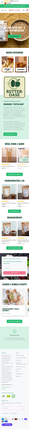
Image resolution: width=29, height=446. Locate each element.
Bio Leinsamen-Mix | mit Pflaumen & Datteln (9, 204)
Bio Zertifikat (18, 360)
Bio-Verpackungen (20, 355)
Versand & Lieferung (20, 366)
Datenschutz (18, 369)
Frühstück (5, 306)
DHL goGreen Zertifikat (21, 357)
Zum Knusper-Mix (14, 36)
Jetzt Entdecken (14, 211)
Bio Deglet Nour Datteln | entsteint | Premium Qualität (9, 240)
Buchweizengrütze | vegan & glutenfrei (10, 310)
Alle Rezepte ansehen (14, 321)
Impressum (18, 376)
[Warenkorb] (26, 10)
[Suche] (5, 10)
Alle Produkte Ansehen (14, 174)
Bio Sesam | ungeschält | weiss (8, 166)
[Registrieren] (22, 408)
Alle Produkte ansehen (14, 248)
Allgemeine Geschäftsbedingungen (21, 363)
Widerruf (18, 371)
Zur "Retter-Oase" (10, 134)
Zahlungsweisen (19, 373)
